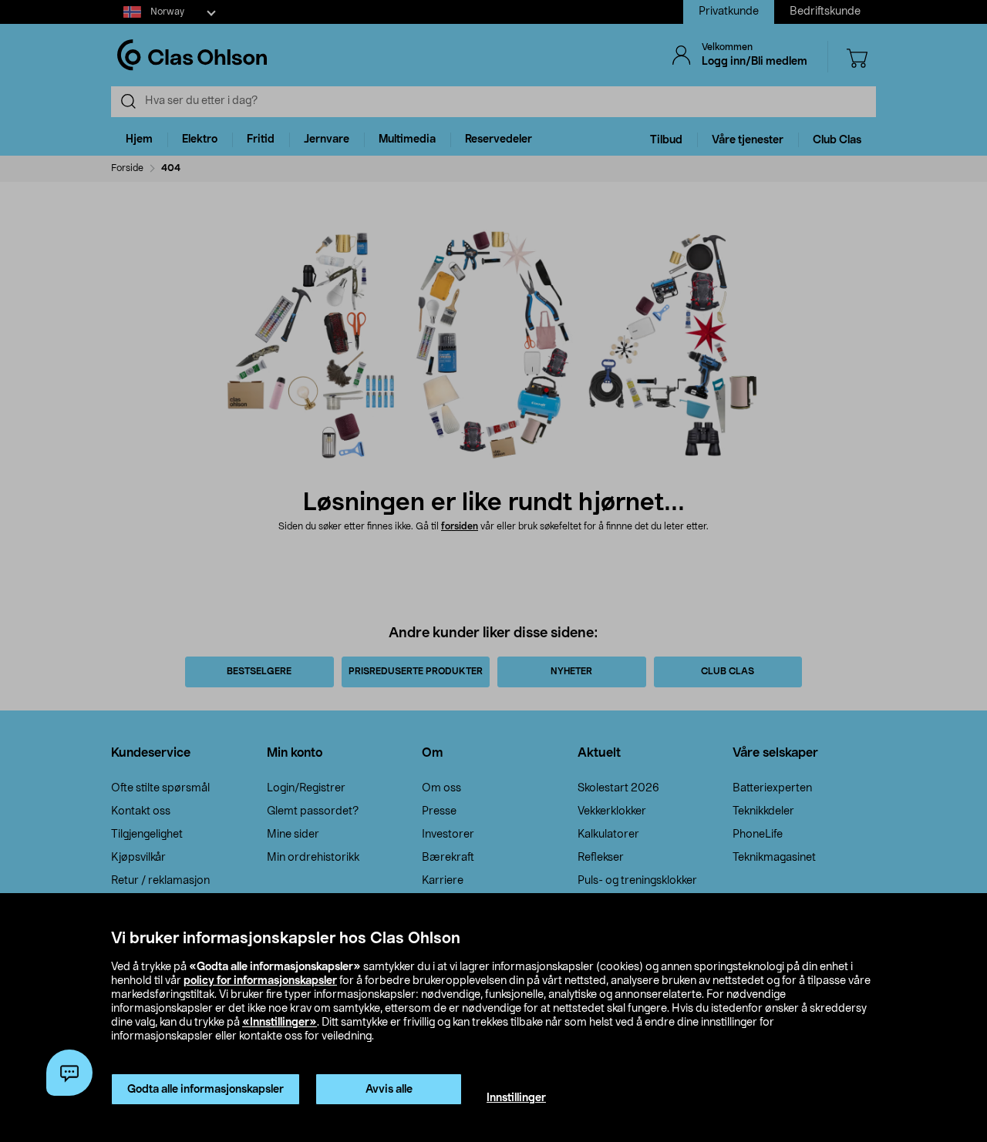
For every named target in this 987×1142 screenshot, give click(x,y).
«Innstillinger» (279, 1022)
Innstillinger (516, 1098)
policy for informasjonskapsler (260, 981)
